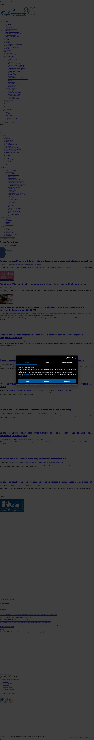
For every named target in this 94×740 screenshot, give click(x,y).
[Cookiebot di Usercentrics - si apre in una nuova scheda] (67, 358)
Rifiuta (27, 381)
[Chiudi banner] (75, 358)
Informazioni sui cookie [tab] (67, 362)
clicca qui (26, 374)
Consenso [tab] (26, 362)
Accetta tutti (67, 381)
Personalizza (46, 381)
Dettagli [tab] (47, 362)
